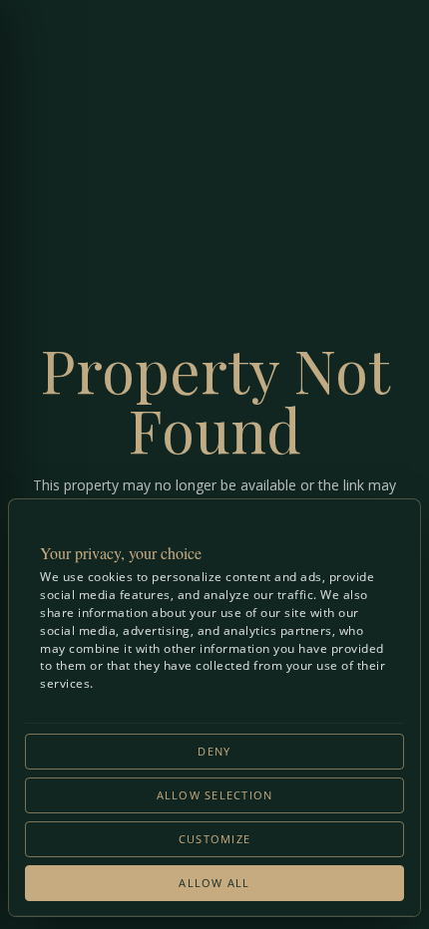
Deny (214, 752)
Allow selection (215, 795)
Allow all (214, 883)
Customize (214, 839)
